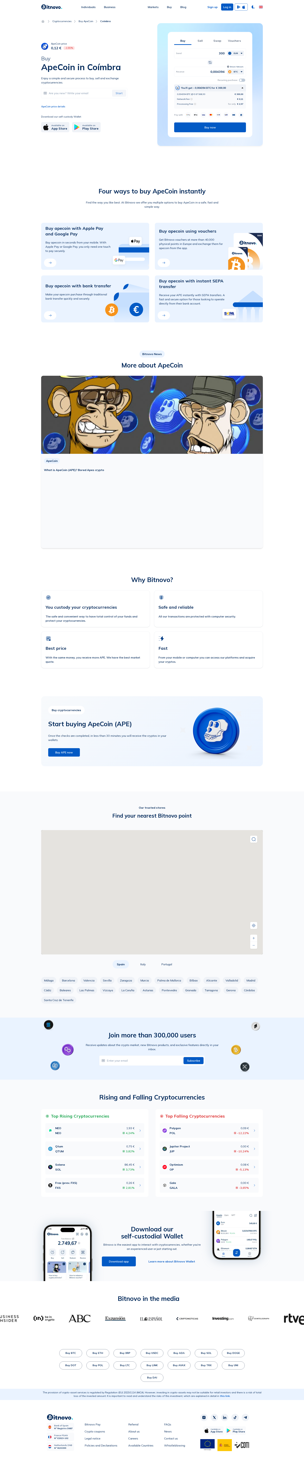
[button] (261, 7)
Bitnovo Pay (93, 1424)
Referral (133, 1424)
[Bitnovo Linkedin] (224, 1417)
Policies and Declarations (101, 1445)
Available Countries (140, 1445)
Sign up (212, 7)
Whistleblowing (174, 1445)
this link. (225, 1396)
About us (134, 1431)
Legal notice (92, 1438)
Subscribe (193, 1060)
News (168, 1431)
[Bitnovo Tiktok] (235, 1417)
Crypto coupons (95, 1431)
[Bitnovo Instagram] (204, 1417)
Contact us (171, 1438)
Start (119, 93)
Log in (227, 7)
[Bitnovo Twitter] (214, 1417)
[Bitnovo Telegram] (245, 1417)
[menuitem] (88, 7)
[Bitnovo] (51, 7)
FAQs (167, 1424)
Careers (133, 1438)
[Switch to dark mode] (253, 7)
